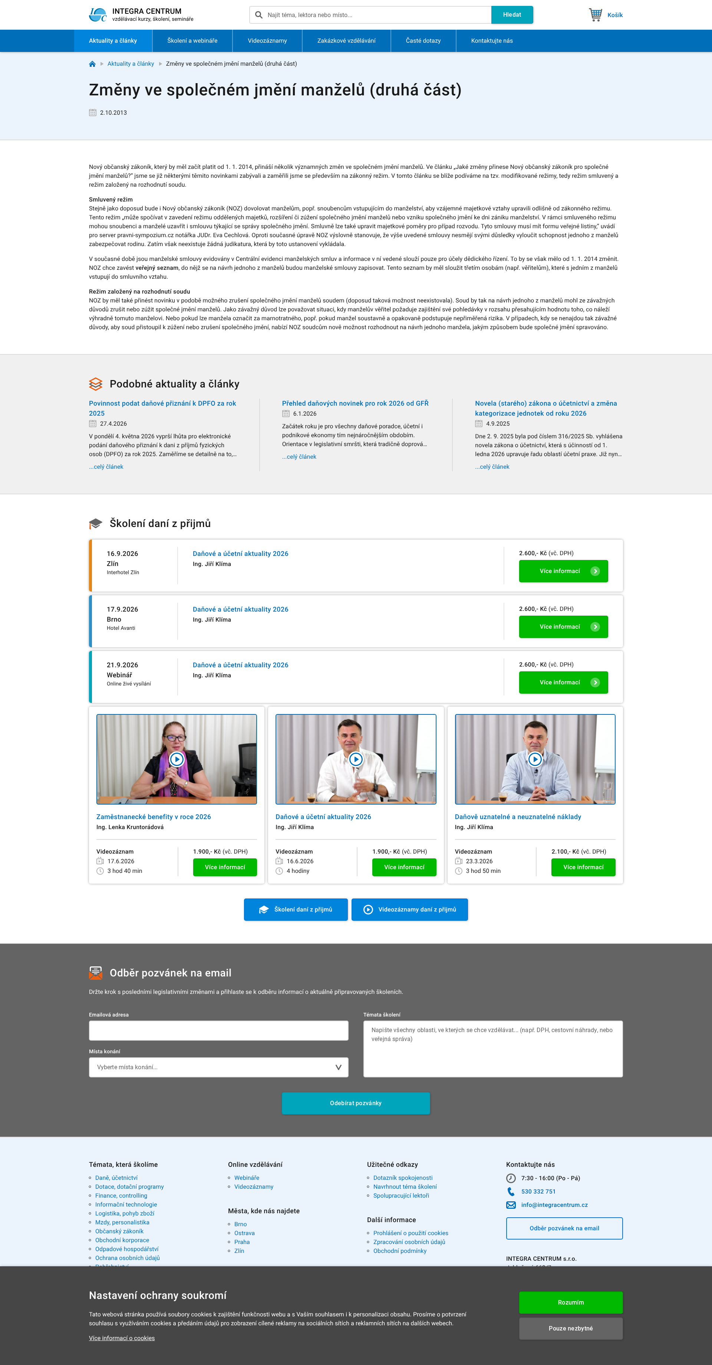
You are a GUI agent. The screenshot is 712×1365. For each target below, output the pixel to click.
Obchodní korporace (122, 1240)
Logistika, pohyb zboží (124, 1213)
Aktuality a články (131, 63)
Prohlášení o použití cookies (410, 1233)
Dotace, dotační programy (129, 1186)
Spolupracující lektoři (401, 1195)
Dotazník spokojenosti (403, 1177)
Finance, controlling (121, 1195)
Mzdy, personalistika (122, 1222)
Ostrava (244, 1233)
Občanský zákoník (119, 1231)
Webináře (246, 1177)
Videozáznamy (253, 1186)
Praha (242, 1241)
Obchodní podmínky (399, 1250)
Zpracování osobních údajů (409, 1241)
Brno (240, 1224)
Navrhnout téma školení (405, 1186)
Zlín (239, 1250)
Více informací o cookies (122, 1338)
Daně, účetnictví (116, 1177)
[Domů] (92, 63)
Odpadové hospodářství (127, 1249)
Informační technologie (126, 1204)
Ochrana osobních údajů (127, 1257)
